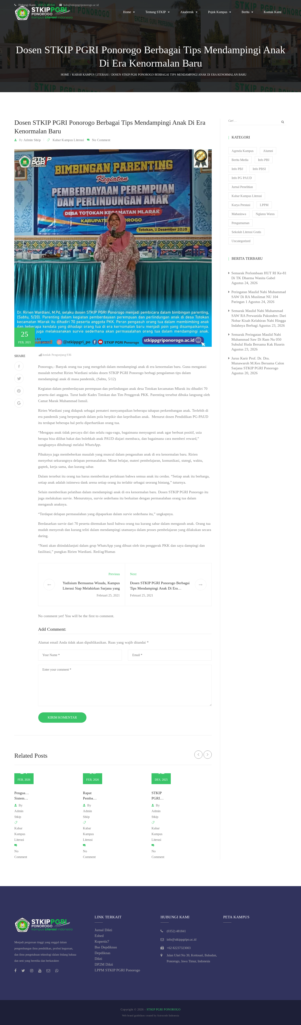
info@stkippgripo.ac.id (181, 939)
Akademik (187, 12)
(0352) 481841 (176, 931)
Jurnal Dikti (103, 930)
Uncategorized (241, 241)
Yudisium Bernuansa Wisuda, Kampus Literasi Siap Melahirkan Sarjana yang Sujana (91, 588)
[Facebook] (19, 366)
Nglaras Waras (265, 214)
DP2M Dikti (104, 964)
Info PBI (263, 160)
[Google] (19, 403)
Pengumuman (240, 223)
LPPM (264, 205)
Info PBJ (237, 169)
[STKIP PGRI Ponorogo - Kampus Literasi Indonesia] (45, 12)
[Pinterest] (19, 390)
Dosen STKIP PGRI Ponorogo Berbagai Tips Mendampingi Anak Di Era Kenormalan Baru (160, 588)
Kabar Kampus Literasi (68, 140)
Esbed (99, 936)
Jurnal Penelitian (242, 187)
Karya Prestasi (241, 205)
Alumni (268, 151)
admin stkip (32, 140)
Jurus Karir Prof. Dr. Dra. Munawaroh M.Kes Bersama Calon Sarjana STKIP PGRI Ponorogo (257, 363)
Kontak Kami (272, 12)
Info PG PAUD (242, 178)
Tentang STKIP (155, 12)
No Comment (101, 140)
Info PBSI (259, 169)
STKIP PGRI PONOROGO (164, 1009)
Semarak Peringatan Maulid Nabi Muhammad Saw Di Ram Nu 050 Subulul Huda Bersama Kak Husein (257, 339)
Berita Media (240, 160)
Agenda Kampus (242, 151)
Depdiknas (102, 953)
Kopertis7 (102, 941)
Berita (245, 12)
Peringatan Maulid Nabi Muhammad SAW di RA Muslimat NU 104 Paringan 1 (258, 297)
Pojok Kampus (217, 12)
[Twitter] (19, 378)
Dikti (98, 959)
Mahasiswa (239, 214)
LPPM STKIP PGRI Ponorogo (117, 970)
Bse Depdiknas (106, 947)
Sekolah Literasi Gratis (246, 232)
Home (127, 12)
